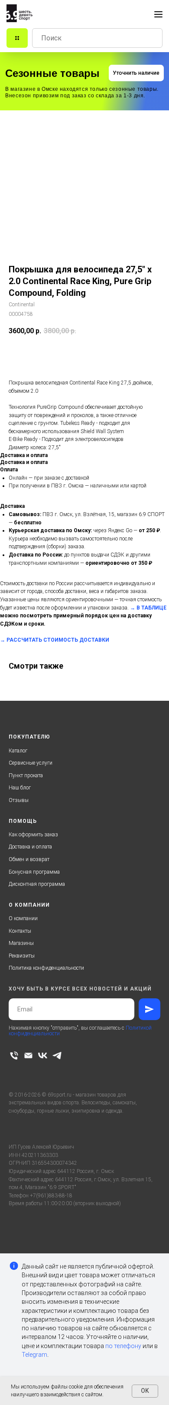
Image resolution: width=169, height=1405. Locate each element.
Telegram (34, 1354)
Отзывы (19, 800)
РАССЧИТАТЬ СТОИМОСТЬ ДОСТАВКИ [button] (57, 640)
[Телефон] (14, 1055)
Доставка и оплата (30, 847)
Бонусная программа (34, 872)
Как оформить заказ (33, 835)
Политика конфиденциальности (46, 968)
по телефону (123, 1345)
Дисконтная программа (37, 884)
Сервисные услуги (30, 763)
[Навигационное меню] (158, 14)
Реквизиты (22, 956)
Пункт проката (26, 775)
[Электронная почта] (28, 1055)
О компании (23, 918)
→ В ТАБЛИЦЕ (148, 608)
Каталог (18, 751)
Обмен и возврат (29, 859)
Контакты (20, 931)
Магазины (21, 943)
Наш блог (20, 788)
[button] (136, 73)
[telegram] (57, 1055)
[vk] (42, 1055)
